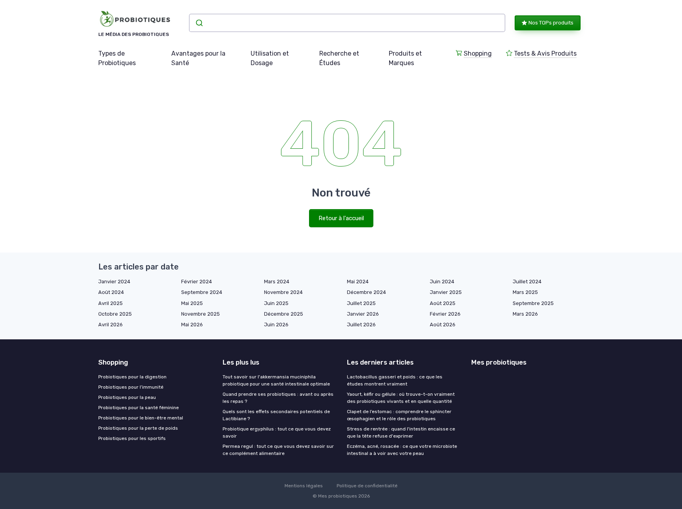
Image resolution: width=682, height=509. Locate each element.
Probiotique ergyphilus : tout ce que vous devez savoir (277, 432)
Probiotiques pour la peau (127, 397)
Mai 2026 (192, 324)
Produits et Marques (405, 58)
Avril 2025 (110, 303)
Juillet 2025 (361, 303)
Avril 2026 (110, 324)
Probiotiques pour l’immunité (130, 387)
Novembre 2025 (200, 314)
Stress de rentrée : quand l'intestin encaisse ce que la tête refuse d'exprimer (401, 432)
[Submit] (198, 23)
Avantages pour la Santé (198, 58)
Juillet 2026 (361, 324)
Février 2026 (445, 314)
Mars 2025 (525, 292)
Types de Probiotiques (117, 58)
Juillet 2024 (527, 281)
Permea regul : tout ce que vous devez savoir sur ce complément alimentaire (278, 450)
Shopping (478, 53)
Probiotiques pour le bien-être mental (140, 418)
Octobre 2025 (115, 314)
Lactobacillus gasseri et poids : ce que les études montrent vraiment (394, 380)
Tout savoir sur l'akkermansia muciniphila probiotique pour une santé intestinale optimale (276, 380)
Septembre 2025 (533, 303)
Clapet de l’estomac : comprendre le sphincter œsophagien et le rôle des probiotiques (399, 415)
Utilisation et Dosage (270, 58)
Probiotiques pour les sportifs (132, 438)
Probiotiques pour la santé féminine (138, 407)
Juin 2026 (276, 324)
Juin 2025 (276, 303)
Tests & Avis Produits (545, 53)
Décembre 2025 (283, 314)
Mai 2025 (192, 303)
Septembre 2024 (201, 292)
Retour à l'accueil (341, 218)
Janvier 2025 (446, 292)
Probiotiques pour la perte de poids (138, 428)
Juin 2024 (442, 281)
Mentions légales (304, 485)
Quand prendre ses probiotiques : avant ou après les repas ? (278, 397)
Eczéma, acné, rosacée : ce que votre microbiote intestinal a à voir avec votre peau (402, 450)
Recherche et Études (339, 58)
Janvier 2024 (114, 281)
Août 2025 (442, 303)
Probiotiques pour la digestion (132, 377)
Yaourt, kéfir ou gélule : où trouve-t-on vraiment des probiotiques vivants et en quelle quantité (401, 397)
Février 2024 (196, 281)
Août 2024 (111, 292)
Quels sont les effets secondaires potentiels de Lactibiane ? (276, 415)
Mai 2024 (358, 281)
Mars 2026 (525, 314)
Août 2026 (442, 324)
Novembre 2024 (283, 292)
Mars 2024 (276, 281)
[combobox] (347, 23)
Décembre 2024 (366, 292)
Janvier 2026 (363, 314)
